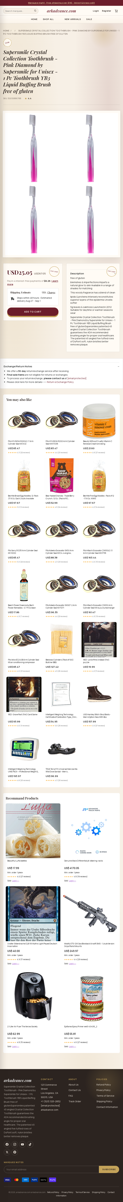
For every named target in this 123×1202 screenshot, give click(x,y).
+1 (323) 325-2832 (51, 1101)
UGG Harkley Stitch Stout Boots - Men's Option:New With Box (97, 715)
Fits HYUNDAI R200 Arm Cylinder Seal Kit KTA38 (60, 442)
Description (77, 273)
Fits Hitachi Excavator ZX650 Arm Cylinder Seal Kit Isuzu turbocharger (99, 606)
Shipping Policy (104, 1101)
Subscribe (109, 1169)
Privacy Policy (103, 1090)
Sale (89, 19)
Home (34, 19)
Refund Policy (103, 1084)
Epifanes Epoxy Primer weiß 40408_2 (80, 1026)
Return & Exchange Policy (60, 382)
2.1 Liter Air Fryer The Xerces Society (22, 1026)
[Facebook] (7, 1144)
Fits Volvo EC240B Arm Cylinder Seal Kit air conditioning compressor (23, 661)
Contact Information (107, 1106)
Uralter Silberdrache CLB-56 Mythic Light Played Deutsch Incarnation (32, 945)
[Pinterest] (15, 1152)
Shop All (48, 19)
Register (106, 10)
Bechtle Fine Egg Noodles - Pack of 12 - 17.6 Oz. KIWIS (98, 497)
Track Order (75, 1101)
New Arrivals (73, 19)
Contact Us (75, 1090)
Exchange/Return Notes (18, 366)
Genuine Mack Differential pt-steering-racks (83, 861)
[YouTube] (22, 1144)
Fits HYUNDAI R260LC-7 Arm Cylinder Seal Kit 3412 (20, 442)
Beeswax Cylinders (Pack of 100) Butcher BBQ (60, 661)
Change (51, 292)
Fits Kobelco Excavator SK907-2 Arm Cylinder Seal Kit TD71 (61, 606)
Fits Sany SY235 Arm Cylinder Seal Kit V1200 (23, 551)
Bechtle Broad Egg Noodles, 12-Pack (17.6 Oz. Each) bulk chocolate (23, 497)
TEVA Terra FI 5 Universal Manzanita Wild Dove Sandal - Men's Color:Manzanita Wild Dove (61, 770)
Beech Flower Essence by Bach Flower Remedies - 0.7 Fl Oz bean (22, 606)
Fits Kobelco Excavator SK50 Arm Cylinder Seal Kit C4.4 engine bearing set (60, 552)
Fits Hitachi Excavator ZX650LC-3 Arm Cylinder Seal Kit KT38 (97, 551)
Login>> (15, 880)
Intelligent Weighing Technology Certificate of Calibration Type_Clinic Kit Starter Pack (61, 716)
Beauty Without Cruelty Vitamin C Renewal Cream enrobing (97, 442)
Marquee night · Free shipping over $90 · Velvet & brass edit (61, 2)
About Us (73, 1084)
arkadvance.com (61, 10)
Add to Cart (32, 311)
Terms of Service (105, 1095)
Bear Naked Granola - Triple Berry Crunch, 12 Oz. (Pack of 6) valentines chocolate (60, 497)
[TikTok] (30, 1144)
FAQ (71, 1095)
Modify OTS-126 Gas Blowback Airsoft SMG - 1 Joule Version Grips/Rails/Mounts (89, 945)
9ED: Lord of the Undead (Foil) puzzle (96, 661)
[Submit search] (35, 11)
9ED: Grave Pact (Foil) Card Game (22, 714)
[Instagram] (15, 1144)
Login (96, 10)
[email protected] (76, 378)
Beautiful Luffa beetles (17, 861)
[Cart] (116, 10)
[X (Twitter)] (7, 1152)
